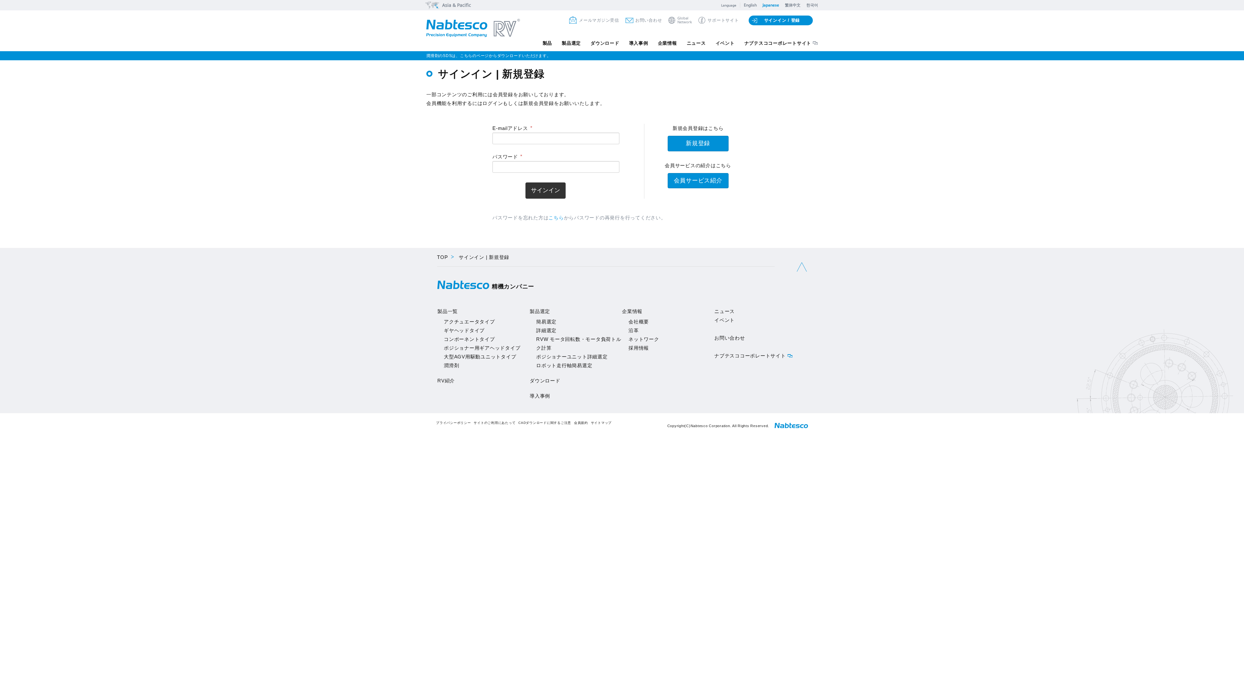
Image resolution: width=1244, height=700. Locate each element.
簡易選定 (546, 321)
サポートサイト (723, 20)
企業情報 (667, 43)
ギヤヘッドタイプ (464, 330)
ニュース (696, 43)
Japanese (771, 5)
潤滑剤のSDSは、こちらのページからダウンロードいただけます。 (488, 55)
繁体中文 (793, 5)
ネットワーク (643, 339)
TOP (442, 257)
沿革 (633, 330)
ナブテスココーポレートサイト (778, 43)
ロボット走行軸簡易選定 (564, 365)
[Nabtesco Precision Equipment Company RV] (473, 28)
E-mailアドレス (510, 128)
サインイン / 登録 (782, 20)
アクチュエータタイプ (469, 321)
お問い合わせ (648, 20)
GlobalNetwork (684, 20)
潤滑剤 (451, 365)
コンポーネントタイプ (469, 339)
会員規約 (581, 423)
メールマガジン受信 (599, 20)
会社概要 (638, 321)
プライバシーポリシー (453, 423)
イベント (725, 43)
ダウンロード (605, 43)
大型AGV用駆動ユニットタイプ (480, 356)
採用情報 (638, 348)
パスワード (505, 156)
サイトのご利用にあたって (494, 423)
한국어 (812, 5)
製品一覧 (447, 311)
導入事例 (638, 43)
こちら (556, 217)
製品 (547, 43)
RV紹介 (446, 380)
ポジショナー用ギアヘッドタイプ (482, 348)
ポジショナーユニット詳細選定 (572, 356)
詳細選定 (546, 330)
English (750, 5)
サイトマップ (601, 423)
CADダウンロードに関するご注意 (544, 423)
